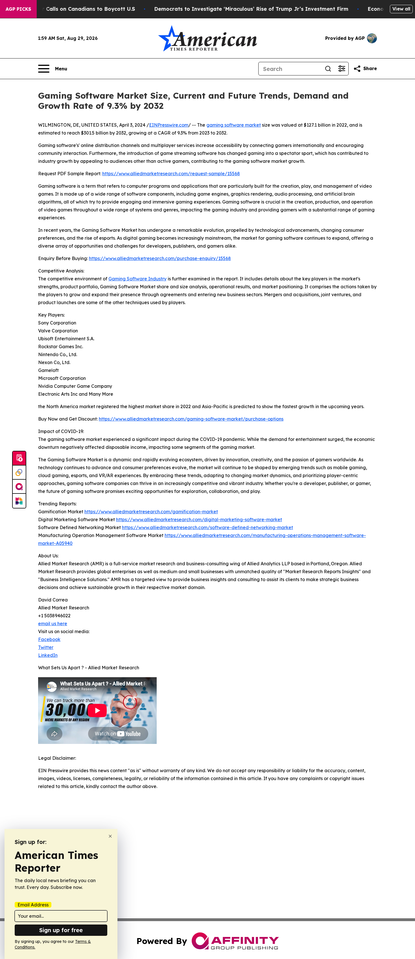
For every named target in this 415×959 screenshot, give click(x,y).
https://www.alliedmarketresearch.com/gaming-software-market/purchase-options (191, 419)
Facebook (49, 639)
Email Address (33, 905)
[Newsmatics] (19, 501)
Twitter (45, 647)
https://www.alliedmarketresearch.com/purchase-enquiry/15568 (160, 258)
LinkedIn (48, 655)
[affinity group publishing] (19, 487)
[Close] (110, 836)
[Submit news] (19, 458)
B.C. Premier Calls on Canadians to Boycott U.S (74, 9)
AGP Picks (18, 9)
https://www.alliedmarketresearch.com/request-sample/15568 (171, 173)
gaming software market (233, 125)
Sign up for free (61, 930)
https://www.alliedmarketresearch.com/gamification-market (151, 511)
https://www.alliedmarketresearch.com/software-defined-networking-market (207, 527)
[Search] (328, 68)
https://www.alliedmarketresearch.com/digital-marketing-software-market (199, 519)
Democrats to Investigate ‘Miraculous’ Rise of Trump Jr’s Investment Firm (251, 9)
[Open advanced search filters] (341, 68)
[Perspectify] (19, 473)
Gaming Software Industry (137, 279)
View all (401, 9)
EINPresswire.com (168, 125)
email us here (52, 623)
